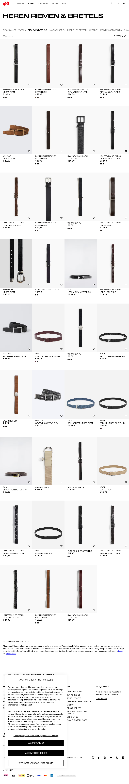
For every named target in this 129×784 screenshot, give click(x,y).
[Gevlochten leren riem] (113, 328)
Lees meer (101, 699)
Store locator (73, 698)
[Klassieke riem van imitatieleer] (16, 328)
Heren (31, 3)
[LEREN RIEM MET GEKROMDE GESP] (16, 461)
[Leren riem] (16, 63)
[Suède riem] (113, 461)
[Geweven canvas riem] (48, 394)
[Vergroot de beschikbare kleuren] (5, 97)
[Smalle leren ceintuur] (48, 328)
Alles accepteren (36, 743)
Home (55, 3)
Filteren (118, 36)
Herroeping (72, 717)
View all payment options (66, 776)
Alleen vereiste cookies (36, 753)
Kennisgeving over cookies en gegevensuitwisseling (35, 736)
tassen (121, 651)
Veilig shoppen (73, 708)
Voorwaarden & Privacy (78, 701)
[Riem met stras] (80, 461)
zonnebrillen (11, 653)
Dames (20, 3)
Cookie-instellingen (76, 720)
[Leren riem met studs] (16, 525)
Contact (70, 705)
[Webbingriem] (80, 197)
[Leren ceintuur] (113, 263)
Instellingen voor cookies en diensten (36, 763)
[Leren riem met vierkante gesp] (80, 263)
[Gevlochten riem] (16, 197)
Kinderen (43, 3)
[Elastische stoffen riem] (48, 263)
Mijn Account (73, 695)
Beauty (66, 3)
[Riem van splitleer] (80, 63)
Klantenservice (74, 692)
